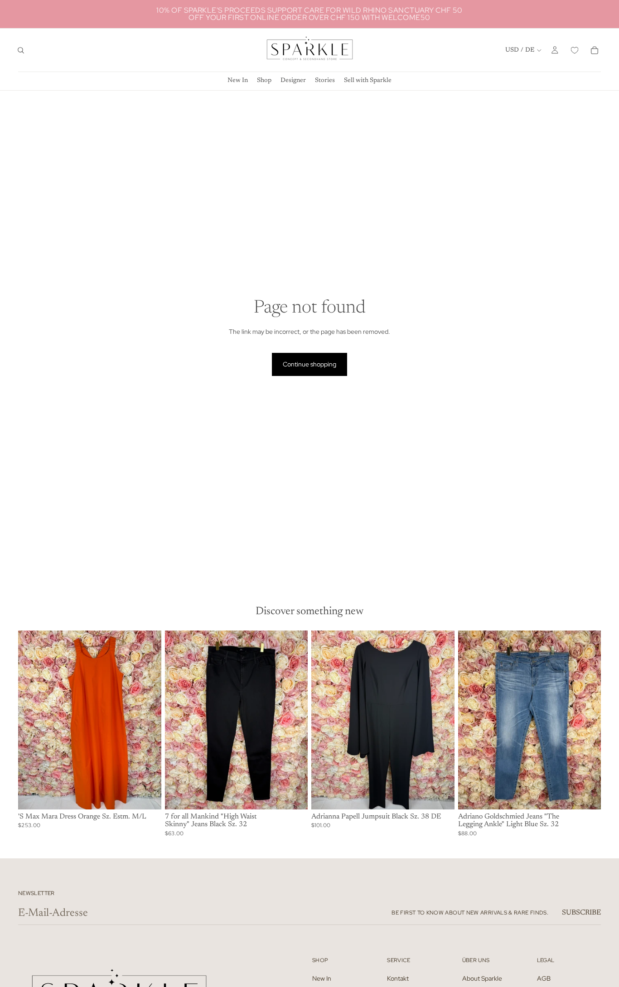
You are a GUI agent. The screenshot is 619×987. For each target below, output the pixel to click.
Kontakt (398, 978)
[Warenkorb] (594, 50)
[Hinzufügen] (147, 795)
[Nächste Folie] (147, 720)
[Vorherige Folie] (31, 720)
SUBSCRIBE (581, 912)
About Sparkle (482, 978)
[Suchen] (21, 50)
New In (321, 978)
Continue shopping (309, 364)
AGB (544, 978)
